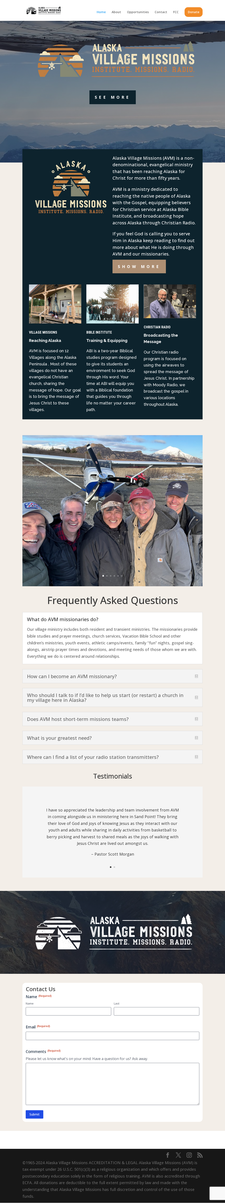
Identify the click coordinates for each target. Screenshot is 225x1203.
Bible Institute (99, 332)
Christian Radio (157, 327)
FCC (176, 12)
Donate (193, 12)
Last (116, 1003)
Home (101, 12)
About (116, 12)
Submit (34, 1114)
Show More (139, 266)
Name (30, 1003)
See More (113, 97)
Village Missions (43, 332)
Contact (161, 12)
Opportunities (138, 12)
